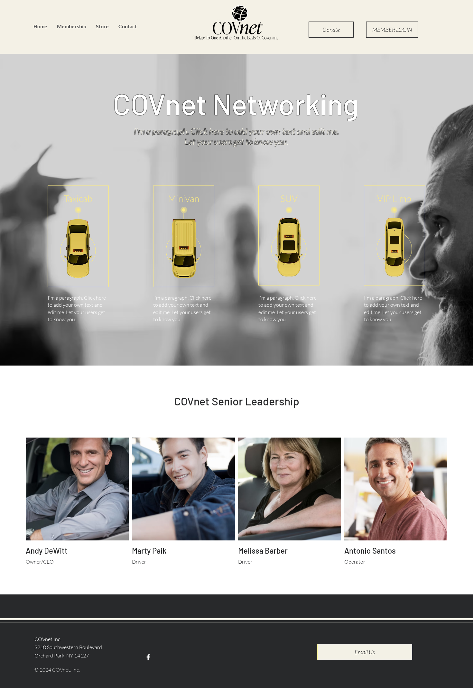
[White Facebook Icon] (148, 657)
